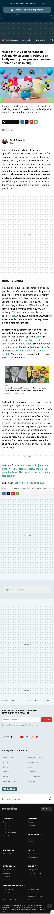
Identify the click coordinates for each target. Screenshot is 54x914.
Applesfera (6, 829)
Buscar (50, 799)
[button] (17, 139)
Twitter (27, 122)
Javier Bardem (27, 40)
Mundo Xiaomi (8, 836)
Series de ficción (9, 757)
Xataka (5, 822)
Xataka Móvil (7, 825)
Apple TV (6, 771)
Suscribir (46, 720)
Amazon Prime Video (35, 757)
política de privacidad (30, 725)
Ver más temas (9, 789)
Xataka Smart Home (9, 832)
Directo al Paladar (9, 854)
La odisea (31, 771)
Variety (12, 315)
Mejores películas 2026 (42, 701)
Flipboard (31, 122)
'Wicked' (19, 350)
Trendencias (7, 870)
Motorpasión (32, 854)
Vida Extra (31, 825)
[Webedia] (10, 810)
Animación (25, 488)
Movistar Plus (33, 762)
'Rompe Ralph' (24, 343)
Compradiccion (8, 877)
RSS (32, 736)
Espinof (30, 841)
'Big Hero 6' (34, 340)
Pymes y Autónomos (35, 873)
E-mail (36, 122)
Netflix (5, 767)
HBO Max (6, 776)
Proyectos (15, 488)
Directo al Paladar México (11, 900)
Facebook (22, 122)
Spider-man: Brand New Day (13, 781)
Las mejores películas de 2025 (29, 482)
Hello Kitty (37, 488)
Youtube (22, 736)
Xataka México (8, 889)
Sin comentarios (11, 122)
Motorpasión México (35, 900)
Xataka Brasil (7, 893)
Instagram (27, 736)
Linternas (31, 781)
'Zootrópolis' (8, 343)
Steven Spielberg (41, 40)
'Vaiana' (39, 336)
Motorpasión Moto (34, 857)
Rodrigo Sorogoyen (12, 40)
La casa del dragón (35, 776)
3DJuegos (31, 822)
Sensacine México (34, 893)
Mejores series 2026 (24, 701)
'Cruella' (28, 350)
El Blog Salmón (33, 870)
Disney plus (7, 762)
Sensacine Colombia (35, 896)
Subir (44, 809)
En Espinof (8, 385)
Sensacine (31, 838)
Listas (30, 767)
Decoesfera (6, 873)
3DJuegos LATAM (33, 889)
